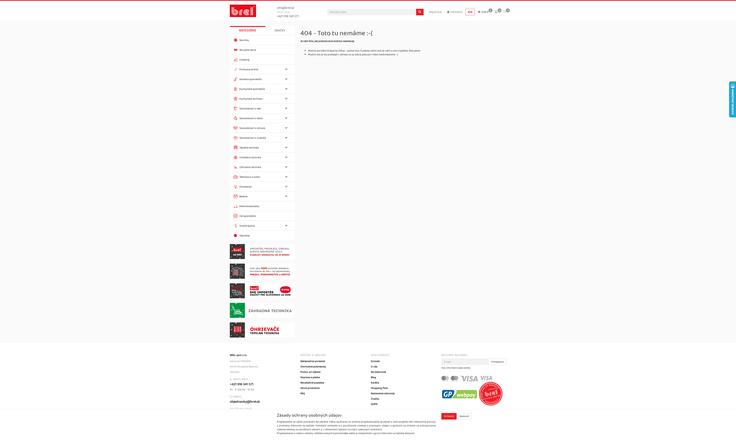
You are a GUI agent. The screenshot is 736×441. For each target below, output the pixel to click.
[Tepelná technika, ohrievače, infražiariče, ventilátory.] (262, 330)
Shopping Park (379, 388)
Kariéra (375, 383)
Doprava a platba (310, 377)
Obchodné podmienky (313, 367)
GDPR (374, 404)
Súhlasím (449, 416)
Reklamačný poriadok (312, 361)
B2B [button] (470, 12)
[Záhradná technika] (262, 310)
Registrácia (435, 12)
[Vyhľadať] (420, 12)
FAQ (302, 393)
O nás (374, 367)
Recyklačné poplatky (312, 383)
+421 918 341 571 (288, 16)
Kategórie (247, 30)
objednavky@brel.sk (245, 401)
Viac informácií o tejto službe (455, 368)
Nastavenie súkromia (383, 393)
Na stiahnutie (378, 372)
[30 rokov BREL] (262, 251)
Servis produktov (310, 388)
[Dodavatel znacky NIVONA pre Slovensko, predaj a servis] (262, 290)
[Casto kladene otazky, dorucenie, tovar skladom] (262, 271)
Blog (373, 377)
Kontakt (375, 361)
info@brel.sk (285, 8)
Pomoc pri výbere (310, 372)
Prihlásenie (455, 12)
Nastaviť (464, 416)
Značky (279, 30)
